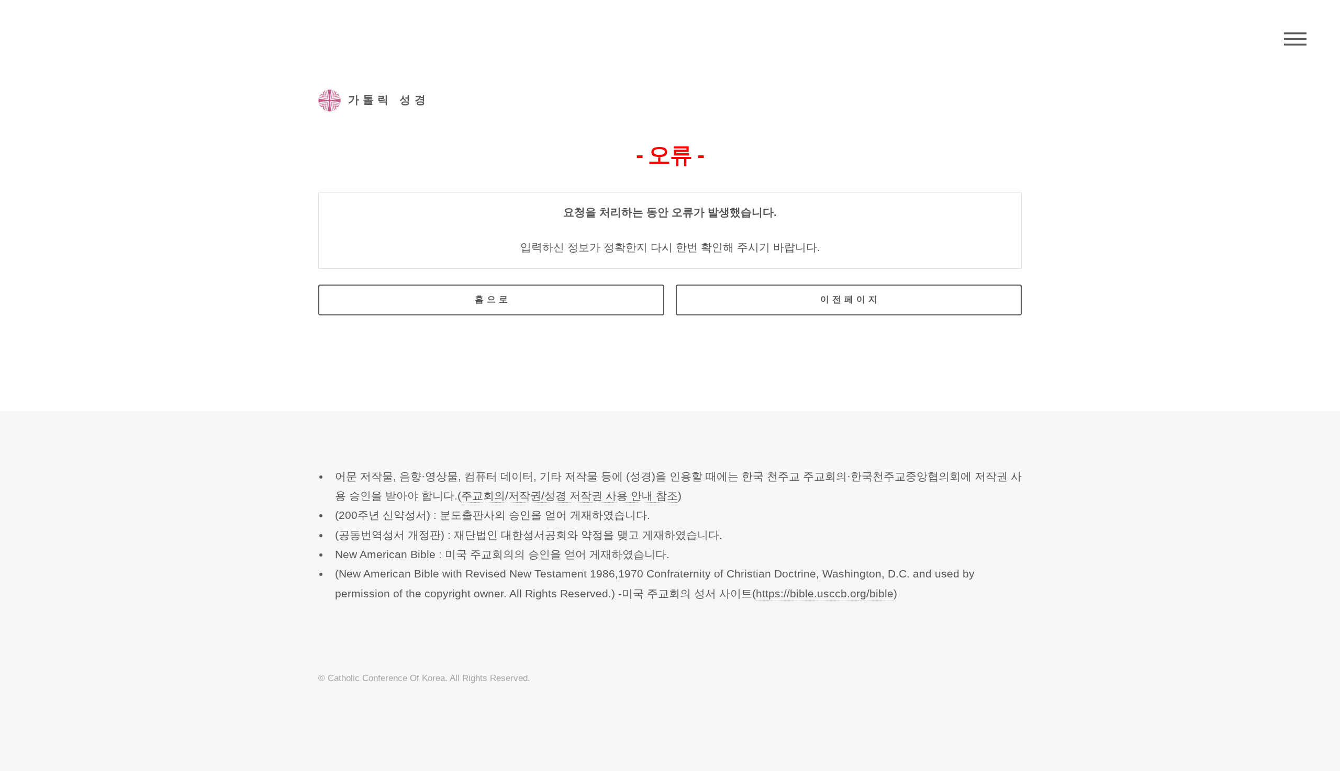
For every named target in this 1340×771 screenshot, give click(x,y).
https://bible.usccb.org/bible (825, 593)
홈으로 (493, 299)
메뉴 (1295, 39)
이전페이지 (850, 299)
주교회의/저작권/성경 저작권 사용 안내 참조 (569, 496)
